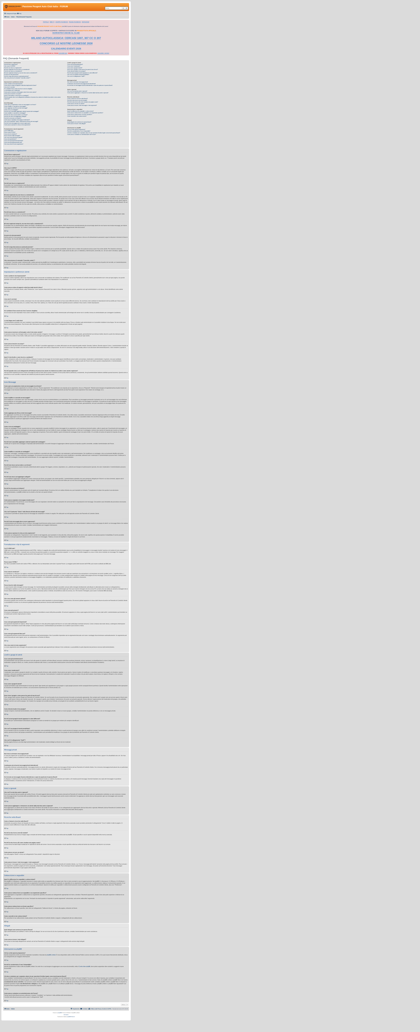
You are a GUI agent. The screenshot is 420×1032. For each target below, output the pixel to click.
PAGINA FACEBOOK (75, 22)
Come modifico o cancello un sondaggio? (15, 113)
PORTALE (46, 22)
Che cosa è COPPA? (9, 66)
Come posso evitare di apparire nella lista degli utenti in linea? (20, 85)
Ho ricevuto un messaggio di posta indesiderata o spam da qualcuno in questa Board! (89, 85)
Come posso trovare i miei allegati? (76, 123)
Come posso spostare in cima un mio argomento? (17, 124)
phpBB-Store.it (71, 1016)
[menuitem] (19, 13)
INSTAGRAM (85, 22)
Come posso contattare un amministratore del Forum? (81, 134)
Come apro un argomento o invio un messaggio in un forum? (20, 104)
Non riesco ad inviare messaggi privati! (77, 82)
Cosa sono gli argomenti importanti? (13, 140)
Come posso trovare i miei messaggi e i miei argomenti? (82, 105)
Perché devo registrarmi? (11, 64)
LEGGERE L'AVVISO (103, 53)
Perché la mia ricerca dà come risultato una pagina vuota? (82, 102)
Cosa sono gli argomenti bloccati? (13, 142)
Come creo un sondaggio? (11, 109)
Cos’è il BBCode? (8, 130)
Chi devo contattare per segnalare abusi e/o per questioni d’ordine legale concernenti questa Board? (93, 132)
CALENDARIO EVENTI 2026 (66, 48)
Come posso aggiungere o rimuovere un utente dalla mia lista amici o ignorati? (87, 92)
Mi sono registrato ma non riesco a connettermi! (16, 69)
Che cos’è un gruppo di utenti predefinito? (78, 74)
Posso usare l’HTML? (10, 132)
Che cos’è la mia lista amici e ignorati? (77, 91)
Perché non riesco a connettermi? (13, 71)
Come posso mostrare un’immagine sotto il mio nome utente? (20, 92)
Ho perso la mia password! (11, 74)
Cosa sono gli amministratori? (75, 64)
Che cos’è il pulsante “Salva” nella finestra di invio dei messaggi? (21, 121)
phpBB (60, 1012)
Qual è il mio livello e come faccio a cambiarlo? (16, 95)
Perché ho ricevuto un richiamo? (12, 118)
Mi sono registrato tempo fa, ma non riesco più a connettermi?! (20, 73)
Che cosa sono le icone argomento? (13, 144)
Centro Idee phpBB (84, 966)
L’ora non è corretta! (9, 87)
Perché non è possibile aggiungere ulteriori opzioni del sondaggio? (21, 111)
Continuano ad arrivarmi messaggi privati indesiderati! (81, 83)
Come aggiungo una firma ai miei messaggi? (15, 108)
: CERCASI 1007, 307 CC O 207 (66, 38)
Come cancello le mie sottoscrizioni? (77, 116)
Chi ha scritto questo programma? (76, 129)
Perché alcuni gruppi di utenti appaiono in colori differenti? (82, 73)
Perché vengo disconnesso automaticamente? (16, 76)
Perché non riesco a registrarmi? (13, 67)
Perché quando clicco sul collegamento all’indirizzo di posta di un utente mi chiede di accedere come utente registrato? (32, 97)
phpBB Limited (51, 955)
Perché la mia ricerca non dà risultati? (77, 100)
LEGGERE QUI (63, 53)
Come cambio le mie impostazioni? (13, 83)
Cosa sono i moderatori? (73, 66)
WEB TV (52, 22)
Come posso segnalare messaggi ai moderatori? (17, 119)
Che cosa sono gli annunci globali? (13, 137)
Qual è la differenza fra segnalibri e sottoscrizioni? (80, 111)
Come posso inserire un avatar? (12, 93)
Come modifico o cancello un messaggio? (15, 106)
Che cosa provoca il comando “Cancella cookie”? (17, 78)
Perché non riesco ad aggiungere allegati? (15, 116)
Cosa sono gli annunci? (10, 139)
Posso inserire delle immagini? (12, 135)
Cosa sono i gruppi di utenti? (74, 67)
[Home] (13, 7)
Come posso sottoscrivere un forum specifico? (79, 114)
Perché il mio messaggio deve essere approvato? (17, 123)
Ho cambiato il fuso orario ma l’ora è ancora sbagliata (18, 88)
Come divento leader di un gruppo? (76, 71)
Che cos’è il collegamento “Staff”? (76, 76)
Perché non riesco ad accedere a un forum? (16, 114)
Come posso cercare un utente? (75, 103)
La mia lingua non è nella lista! (12, 90)
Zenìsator (66, 1014)
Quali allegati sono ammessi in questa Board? (79, 122)
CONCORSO (66, 43)
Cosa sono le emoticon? (10, 134)
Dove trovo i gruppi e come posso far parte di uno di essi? (82, 69)
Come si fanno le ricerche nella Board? (77, 98)
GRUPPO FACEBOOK (61, 22)
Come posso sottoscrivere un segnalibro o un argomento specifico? (85, 112)
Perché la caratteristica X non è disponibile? (78, 131)
